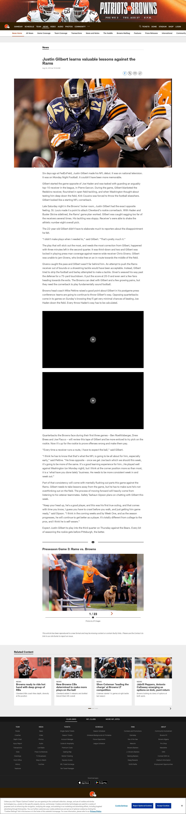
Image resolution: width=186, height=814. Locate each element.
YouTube (41, 764)
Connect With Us (163, 756)
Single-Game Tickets (67, 731)
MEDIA (41, 727)
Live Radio (41, 747)
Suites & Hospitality (67, 743)
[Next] (111, 613)
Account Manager (67, 739)
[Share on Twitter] (130, 75)
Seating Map (67, 752)
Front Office (18, 760)
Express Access (67, 760)
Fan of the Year (133, 739)
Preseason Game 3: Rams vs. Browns (69, 549)
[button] (93, 339)
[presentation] (171, 709)
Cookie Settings (121, 806)
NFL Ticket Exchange (67, 764)
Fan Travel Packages (67, 768)
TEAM (18, 727)
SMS (163, 752)
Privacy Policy (95, 811)
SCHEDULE (99, 727)
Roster (17, 731)
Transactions (17, 747)
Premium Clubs (67, 747)
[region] (93, 806)
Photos (41, 739)
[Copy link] (140, 73)
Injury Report (17, 743)
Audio (41, 743)
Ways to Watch (41, 760)
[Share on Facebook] (125, 75)
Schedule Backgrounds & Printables (99, 735)
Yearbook (18, 768)
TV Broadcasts (41, 756)
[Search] (140, 26)
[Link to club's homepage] (7, 26)
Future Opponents (99, 739)
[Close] (182, 806)
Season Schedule (99, 731)
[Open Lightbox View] (93, 589)
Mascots (133, 743)
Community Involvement (163, 731)
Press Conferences (41, 752)
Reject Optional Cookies (142, 806)
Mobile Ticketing (67, 756)
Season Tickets (67, 735)
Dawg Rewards (133, 760)
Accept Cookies (163, 806)
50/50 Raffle (133, 764)
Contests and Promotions (133, 731)
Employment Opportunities (163, 764)
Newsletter (163, 747)
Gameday (133, 735)
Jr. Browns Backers (132, 752)
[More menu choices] (89, 26)
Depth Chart (18, 739)
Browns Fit (163, 735)
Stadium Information (163, 760)
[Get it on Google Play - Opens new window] (101, 784)
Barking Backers (132, 756)
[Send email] (135, 75)
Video (41, 735)
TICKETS (67, 727)
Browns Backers (132, 747)
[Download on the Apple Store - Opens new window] (84, 783)
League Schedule (99, 743)
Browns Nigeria (163, 739)
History (17, 764)
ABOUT (163, 727)
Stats (17, 752)
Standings (17, 756)
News (41, 731)
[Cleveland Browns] (93, 794)
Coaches (18, 735)
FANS (133, 727)
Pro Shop (163, 743)
